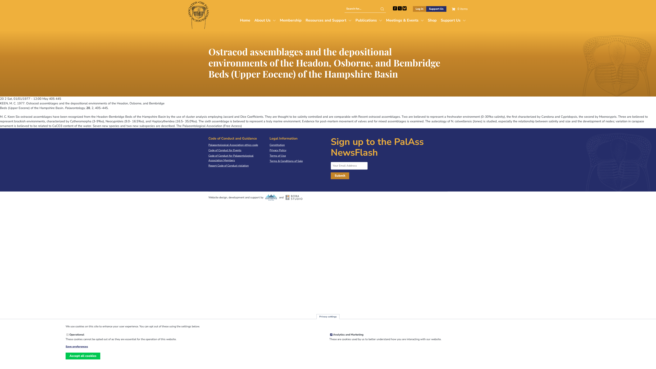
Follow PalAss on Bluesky (404, 8)
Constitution (277, 145)
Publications (366, 20)
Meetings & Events (402, 20)
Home (245, 20)
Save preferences (77, 346)
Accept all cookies (83, 356)
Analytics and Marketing (348, 335)
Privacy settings (328, 316)
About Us (262, 20)
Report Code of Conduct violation (228, 166)
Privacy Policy (278, 150)
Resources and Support (326, 20)
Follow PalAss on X (400, 8)
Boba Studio (294, 197)
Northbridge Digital (271, 197)
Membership (291, 20)
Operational (76, 335)
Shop (432, 20)
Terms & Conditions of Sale (286, 161)
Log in (419, 9)
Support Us (436, 9)
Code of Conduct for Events (224, 150)
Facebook (395, 8)
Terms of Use (278, 156)
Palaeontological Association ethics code (233, 145)
